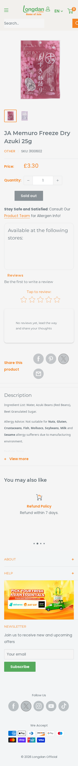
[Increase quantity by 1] (57, 180)
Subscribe (19, 666)
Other (9, 151)
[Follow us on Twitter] (26, 707)
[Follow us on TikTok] (63, 706)
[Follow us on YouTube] (51, 706)
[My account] (48, 9)
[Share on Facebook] (38, 359)
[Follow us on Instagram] (38, 706)
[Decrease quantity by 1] (28, 180)
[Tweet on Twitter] (63, 360)
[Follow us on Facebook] (13, 706)
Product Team (17, 215)
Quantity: (12, 180)
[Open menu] (6, 10)
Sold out (29, 195)
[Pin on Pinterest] (51, 359)
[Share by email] (38, 374)
